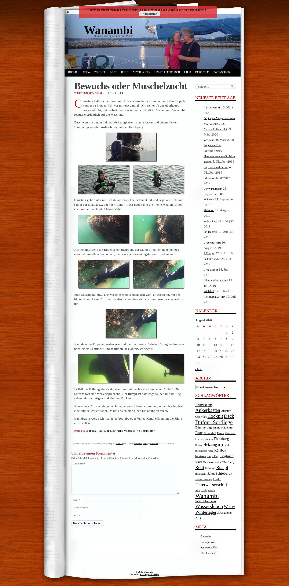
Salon (211, 473)
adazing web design (149, 574)
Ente (199, 433)
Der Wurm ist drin (213, 188)
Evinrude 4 (210, 433)
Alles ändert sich (212, 107)
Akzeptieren (150, 14)
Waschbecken (205, 501)
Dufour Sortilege (214, 422)
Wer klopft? (209, 139)
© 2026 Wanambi (144, 572)
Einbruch (218, 427)
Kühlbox (220, 450)
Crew (86, 72)
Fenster (220, 433)
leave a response (140, 443)
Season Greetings (203, 479)
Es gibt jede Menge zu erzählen (219, 118)
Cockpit (215, 416)
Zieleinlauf (209, 210)
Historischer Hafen (204, 451)
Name (76, 500)
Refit (124, 72)
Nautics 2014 (220, 462)
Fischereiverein (204, 439)
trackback (154, 443)
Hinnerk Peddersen (167, 72)
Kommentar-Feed (209, 547)
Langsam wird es (212, 145)
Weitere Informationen (193, 9)
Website (76, 515)
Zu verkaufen (141, 72)
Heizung (210, 444)
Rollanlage (210, 468)
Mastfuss (208, 462)
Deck (229, 416)
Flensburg (221, 439)
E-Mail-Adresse (80, 508)
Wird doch (209, 291)
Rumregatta (200, 474)
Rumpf (222, 467)
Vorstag (211, 490)
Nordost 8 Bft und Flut (215, 129)
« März (198, 369)
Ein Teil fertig (210, 231)
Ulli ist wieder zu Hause (216, 280)
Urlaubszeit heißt (212, 242)
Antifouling (104, 430)
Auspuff (226, 410)
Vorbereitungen (211, 221)
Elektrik (228, 427)
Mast (198, 462)
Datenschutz (222, 72)
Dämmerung (203, 427)
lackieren (200, 456)
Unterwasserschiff (211, 484)
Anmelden (206, 536)
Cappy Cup (201, 417)
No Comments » (146, 430)
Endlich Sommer (212, 258)
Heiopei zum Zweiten (214, 296)
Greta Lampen (211, 269)
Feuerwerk (230, 433)
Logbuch (72, 72)
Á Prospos (209, 253)
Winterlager (205, 512)
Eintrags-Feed (208, 542)
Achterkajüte (203, 405)
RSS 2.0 (119, 443)
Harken (198, 445)
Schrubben (209, 178)
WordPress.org (208, 553)
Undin (217, 479)
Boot (113, 72)
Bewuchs (117, 430)
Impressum (202, 72)
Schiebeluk (224, 473)
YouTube (100, 72)
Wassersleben (209, 506)
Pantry (231, 462)
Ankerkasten (207, 410)
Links (187, 72)
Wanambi (129, 430)
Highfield (223, 445)
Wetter (229, 506)
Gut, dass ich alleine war (216, 167)
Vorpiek (201, 490)
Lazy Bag (213, 456)
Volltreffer (209, 199)
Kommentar (79, 464)
